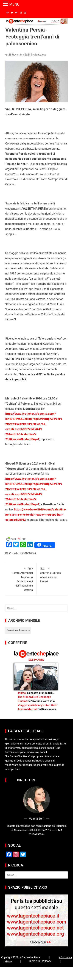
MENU (14, 4)
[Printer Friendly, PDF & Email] (16, 538)
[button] (6, 4)
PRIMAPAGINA (28, 553)
